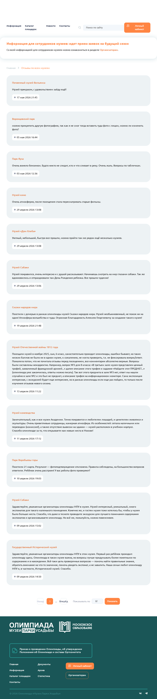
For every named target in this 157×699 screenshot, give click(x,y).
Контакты (64, 26)
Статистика (44, 676)
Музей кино (19, 195)
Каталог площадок (30, 28)
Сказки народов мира (24, 307)
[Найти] (80, 27)
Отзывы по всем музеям (35, 68)
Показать (112, 601)
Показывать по (81, 601)
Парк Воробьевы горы (25, 460)
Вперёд (63, 601)
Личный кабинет (139, 28)
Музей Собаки (20, 267)
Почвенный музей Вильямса (28, 82)
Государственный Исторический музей (34, 547)
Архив (41, 670)
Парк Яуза (18, 158)
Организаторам (109, 49)
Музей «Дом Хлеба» (24, 231)
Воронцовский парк (23, 118)
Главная (11, 68)
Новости (51, 26)
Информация (14, 26)
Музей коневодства (23, 412)
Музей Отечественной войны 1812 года (35, 347)
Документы (44, 664)
